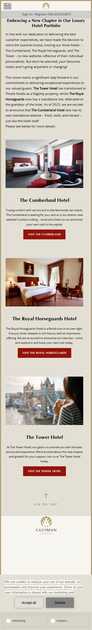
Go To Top (46, 504)
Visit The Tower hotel (44, 471)
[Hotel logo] (46, 539)
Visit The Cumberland (44, 234)
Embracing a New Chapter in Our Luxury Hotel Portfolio (46, 23)
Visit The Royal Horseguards (44, 353)
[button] (7, 5)
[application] (46, 602)
